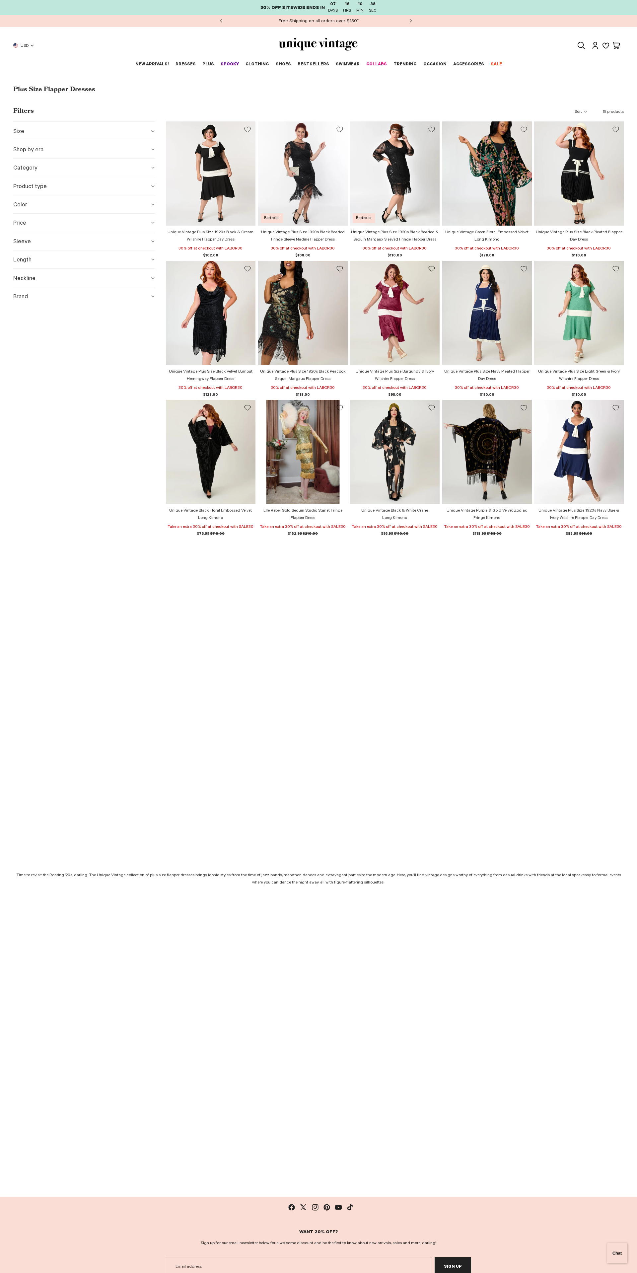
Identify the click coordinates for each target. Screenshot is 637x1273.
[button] (581, 111)
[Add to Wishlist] (247, 129)
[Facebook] (292, 1207)
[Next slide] (410, 21)
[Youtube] (338, 1207)
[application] (617, 1253)
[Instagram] (315, 1207)
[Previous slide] (221, 21)
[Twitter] (303, 1207)
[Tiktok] (350, 1207)
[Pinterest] (327, 1207)
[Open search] (581, 45)
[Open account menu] (595, 45)
